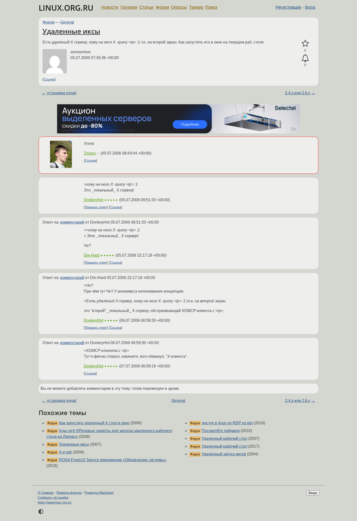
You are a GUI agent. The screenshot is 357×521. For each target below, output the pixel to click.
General (67, 22)
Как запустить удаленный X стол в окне (94, 423)
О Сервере (45, 493)
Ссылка (49, 79)
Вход (310, 7)
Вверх (312, 493)
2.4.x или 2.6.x (297, 93)
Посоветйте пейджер (221, 431)
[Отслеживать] (305, 58)
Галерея (128, 7)
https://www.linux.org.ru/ (54, 502)
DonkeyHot (93, 200)
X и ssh (65, 452)
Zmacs (90, 153)
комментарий (72, 222)
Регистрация (288, 7)
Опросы (179, 7)
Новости (109, 7)
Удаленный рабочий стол (224, 438)
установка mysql (61, 93)
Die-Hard (92, 255)
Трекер (196, 7)
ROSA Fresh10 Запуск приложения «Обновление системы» (112, 460)
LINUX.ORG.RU (66, 7)
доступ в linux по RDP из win (227, 423)
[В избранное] (305, 43)
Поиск (211, 7)
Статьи (146, 7)
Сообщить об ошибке (53, 497)
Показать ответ (96, 207)
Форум (162, 7)
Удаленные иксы (71, 31)
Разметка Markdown (99, 493)
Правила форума (69, 493)
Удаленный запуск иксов (224, 454)
